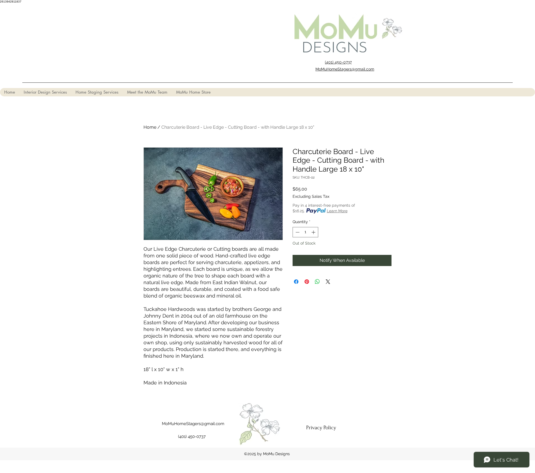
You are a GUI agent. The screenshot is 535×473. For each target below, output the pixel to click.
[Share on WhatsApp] (317, 281)
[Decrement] (296, 232)
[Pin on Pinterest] (306, 281)
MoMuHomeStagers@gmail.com (193, 423)
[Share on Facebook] (296, 281)
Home (150, 127)
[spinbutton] (305, 232)
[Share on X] (328, 281)
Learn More (337, 211)
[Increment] (313, 232)
